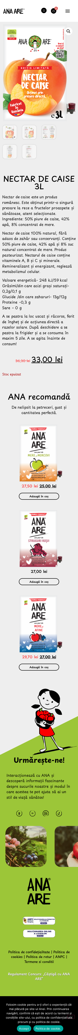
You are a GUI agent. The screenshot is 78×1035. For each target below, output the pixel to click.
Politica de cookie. (48, 1028)
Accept (24, 1028)
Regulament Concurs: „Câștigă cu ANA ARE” (39, 976)
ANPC (60, 956)
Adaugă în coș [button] (39, 496)
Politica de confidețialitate (29, 951)
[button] (67, 10)
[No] (71, 1017)
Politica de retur (39, 956)
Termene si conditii (39, 961)
